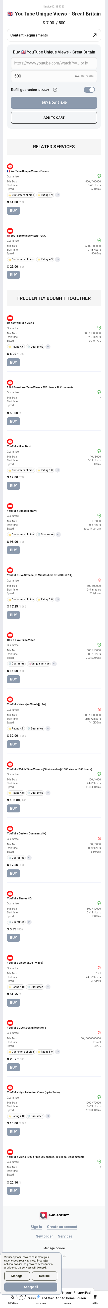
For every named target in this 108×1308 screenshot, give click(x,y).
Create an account (62, 1227)
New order (44, 1236)
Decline (44, 1276)
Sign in (36, 1227)
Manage (17, 1276)
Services (65, 1236)
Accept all (31, 1287)
